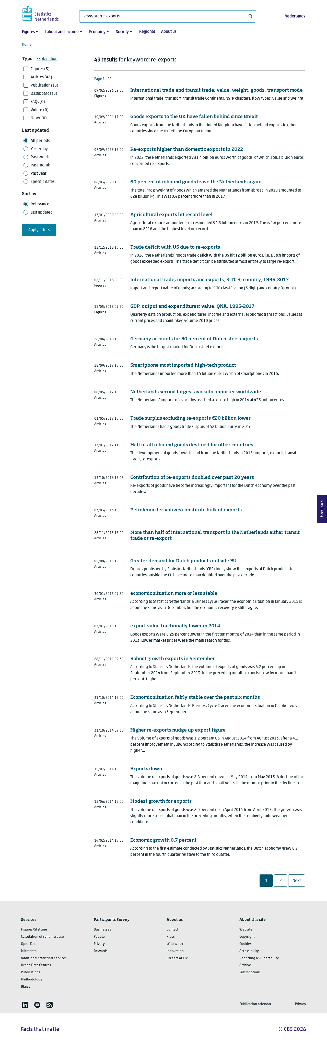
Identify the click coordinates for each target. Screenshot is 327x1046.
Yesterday (39, 149)
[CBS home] (45, 12)
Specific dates (42, 182)
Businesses (102, 929)
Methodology (31, 979)
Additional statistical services (44, 958)
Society (122, 32)
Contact (172, 929)
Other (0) (39, 118)
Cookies (245, 944)
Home (26, 44)
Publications (30, 972)
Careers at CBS (178, 958)
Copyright (247, 936)
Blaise (25, 986)
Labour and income (62, 32)
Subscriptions (250, 972)
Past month (40, 165)
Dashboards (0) (44, 94)
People (99, 936)
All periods (40, 141)
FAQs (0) (38, 102)
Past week (40, 157)
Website (245, 929)
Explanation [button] (47, 59)
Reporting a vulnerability (259, 958)
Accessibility (249, 951)
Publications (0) (44, 85)
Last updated (42, 212)
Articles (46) (41, 77)
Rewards (101, 951)
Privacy (99, 944)
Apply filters (39, 230)
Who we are (176, 944)
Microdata (29, 951)
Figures (28, 32)
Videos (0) (40, 110)
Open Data (29, 944)
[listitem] (25, 1005)
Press (171, 936)
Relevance (40, 204)
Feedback (322, 508)
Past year (38, 174)
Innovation (175, 951)
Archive (245, 965)
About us (168, 32)
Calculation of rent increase (42, 936)
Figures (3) (40, 69)
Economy (97, 32)
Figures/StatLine (34, 929)
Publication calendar (255, 1004)
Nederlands (295, 16)
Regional (147, 32)
